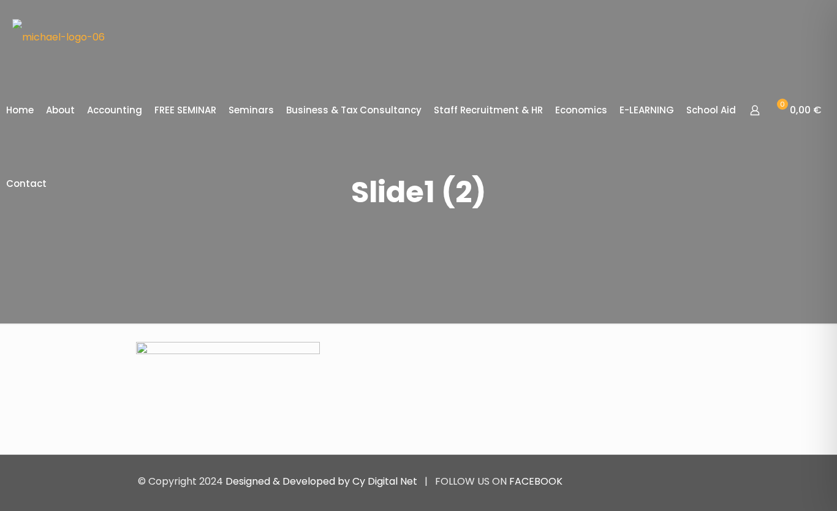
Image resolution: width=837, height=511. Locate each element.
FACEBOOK (535, 481)
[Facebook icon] (656, 481)
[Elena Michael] (58, 37)
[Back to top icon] (686, 481)
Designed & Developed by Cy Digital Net (322, 481)
